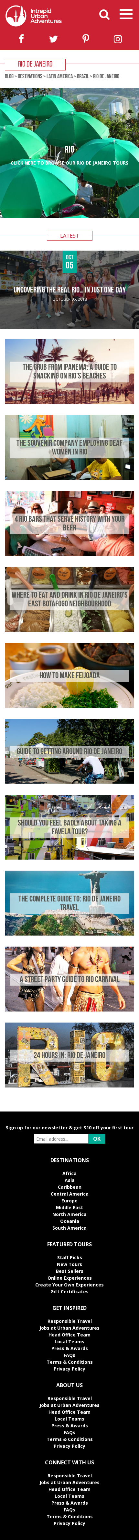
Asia (70, 1180)
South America (69, 1228)
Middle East (69, 1207)
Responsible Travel (70, 1321)
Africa (69, 1173)
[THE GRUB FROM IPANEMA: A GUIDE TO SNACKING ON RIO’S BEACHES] (69, 402)
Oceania (69, 1221)
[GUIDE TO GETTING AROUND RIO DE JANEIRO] (69, 782)
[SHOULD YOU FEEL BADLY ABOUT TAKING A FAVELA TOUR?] (69, 858)
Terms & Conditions (70, 1362)
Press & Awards (69, 1348)
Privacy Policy (69, 1369)
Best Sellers (69, 1271)
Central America (70, 1194)
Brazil (83, 77)
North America (69, 1214)
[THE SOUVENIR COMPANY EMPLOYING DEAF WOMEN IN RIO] (69, 478)
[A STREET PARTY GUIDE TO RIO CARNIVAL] (69, 1010)
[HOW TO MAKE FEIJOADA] (69, 706)
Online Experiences (70, 1278)
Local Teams (69, 1341)
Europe (69, 1201)
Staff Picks (69, 1257)
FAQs (69, 1355)
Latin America (60, 77)
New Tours (69, 1264)
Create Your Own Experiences (69, 1285)
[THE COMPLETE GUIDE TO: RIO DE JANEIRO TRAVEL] (69, 934)
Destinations (30, 77)
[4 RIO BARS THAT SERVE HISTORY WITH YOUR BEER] (69, 554)
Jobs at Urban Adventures (69, 1328)
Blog (9, 77)
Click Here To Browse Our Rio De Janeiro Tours (69, 163)
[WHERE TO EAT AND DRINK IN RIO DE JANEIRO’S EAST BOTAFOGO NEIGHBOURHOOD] (69, 630)
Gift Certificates (69, 1291)
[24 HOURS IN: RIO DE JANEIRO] (69, 1086)
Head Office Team (69, 1335)
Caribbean (69, 1187)
